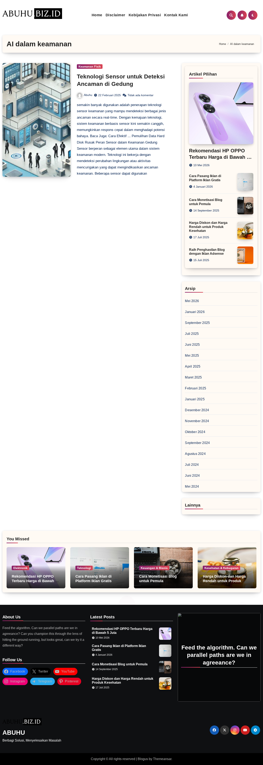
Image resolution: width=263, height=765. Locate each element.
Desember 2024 (197, 410)
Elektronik (20, 568)
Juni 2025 (192, 344)
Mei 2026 (192, 301)
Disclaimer (115, 15)
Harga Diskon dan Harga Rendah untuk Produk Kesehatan (208, 226)
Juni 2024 (192, 475)
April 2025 (192, 366)
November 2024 (197, 421)
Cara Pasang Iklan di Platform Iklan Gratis (93, 578)
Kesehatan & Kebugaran (221, 568)
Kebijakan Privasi (145, 15)
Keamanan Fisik (89, 66)
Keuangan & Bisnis (154, 568)
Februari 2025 (195, 388)
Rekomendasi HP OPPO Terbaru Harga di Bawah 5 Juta (219, 157)
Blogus (143, 759)
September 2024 (197, 443)
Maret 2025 (193, 377)
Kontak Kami (176, 15)
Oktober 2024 (195, 432)
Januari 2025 (194, 399)
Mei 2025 (192, 355)
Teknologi (84, 568)
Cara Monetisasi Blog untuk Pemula (158, 578)
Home (97, 15)
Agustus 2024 (195, 453)
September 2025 (197, 323)
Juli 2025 (192, 333)
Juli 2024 (192, 464)
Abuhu (88, 95)
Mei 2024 (192, 486)
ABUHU (13, 732)
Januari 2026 (194, 312)
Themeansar (162, 759)
